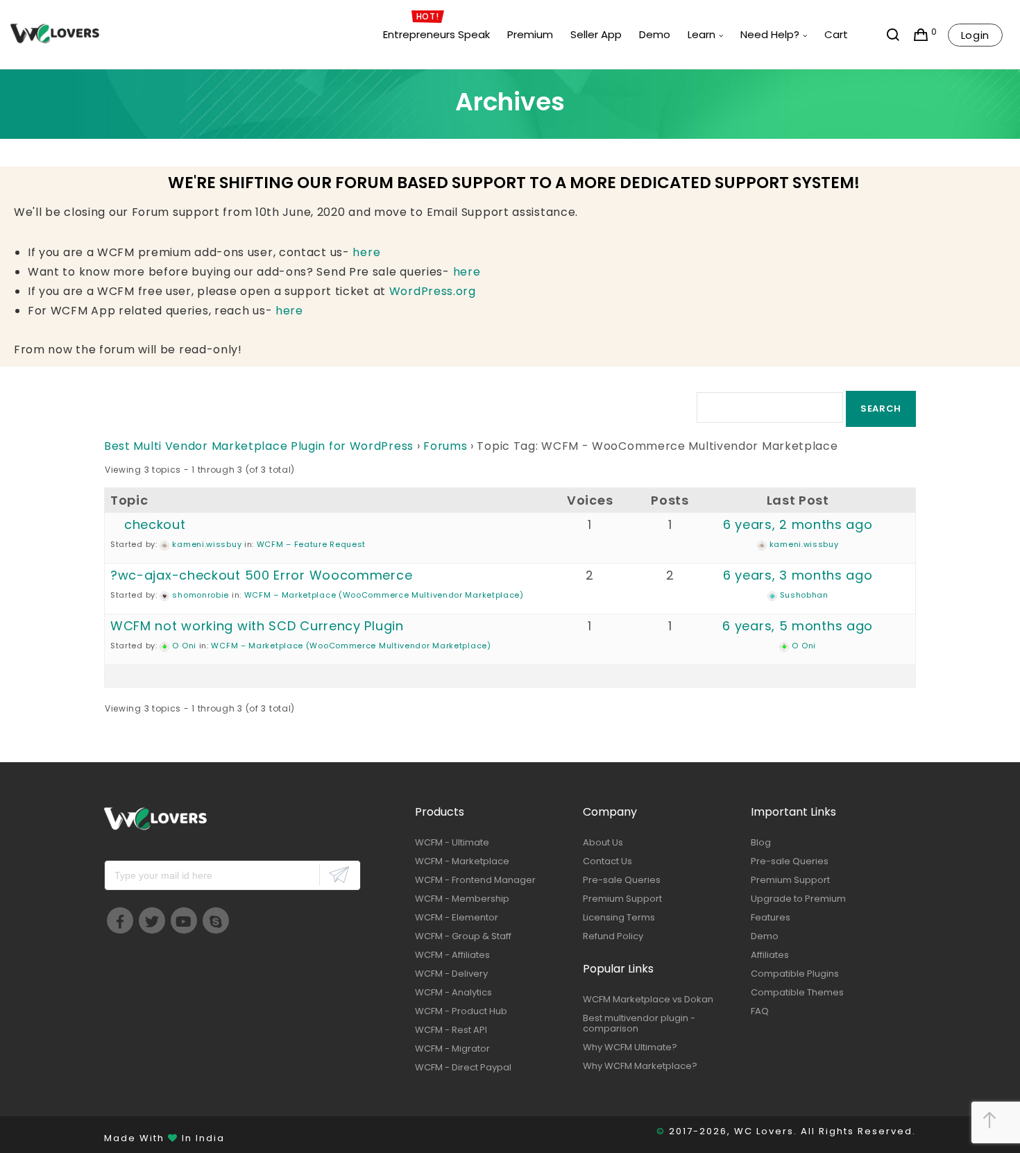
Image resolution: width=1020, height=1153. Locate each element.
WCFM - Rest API (451, 1029)
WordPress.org (432, 291)
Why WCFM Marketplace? (640, 1065)
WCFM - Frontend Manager (475, 879)
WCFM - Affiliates (452, 954)
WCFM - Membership (462, 898)
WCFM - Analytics (453, 992)
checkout (155, 524)
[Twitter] (152, 920)
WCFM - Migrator (452, 1048)
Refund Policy (613, 936)
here (366, 252)
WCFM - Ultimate (452, 842)
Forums (445, 446)
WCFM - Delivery (451, 973)
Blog (761, 842)
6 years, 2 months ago (798, 524)
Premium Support (622, 898)
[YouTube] (184, 920)
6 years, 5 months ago (797, 625)
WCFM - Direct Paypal (463, 1067)
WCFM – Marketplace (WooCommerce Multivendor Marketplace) (384, 594)
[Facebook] (120, 920)
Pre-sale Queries (622, 879)
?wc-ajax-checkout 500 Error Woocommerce (261, 575)
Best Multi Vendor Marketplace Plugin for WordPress (259, 446)
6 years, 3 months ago (798, 575)
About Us (603, 842)
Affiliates (770, 954)
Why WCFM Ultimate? (630, 1047)
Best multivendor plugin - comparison (639, 1023)
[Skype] (216, 920)
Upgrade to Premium (798, 898)
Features (770, 917)
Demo (765, 936)
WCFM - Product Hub (461, 1011)
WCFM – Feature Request (311, 544)
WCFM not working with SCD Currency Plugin (257, 625)
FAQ (760, 1011)
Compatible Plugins (795, 973)
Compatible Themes (797, 992)
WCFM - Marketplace (462, 861)
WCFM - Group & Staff (463, 936)
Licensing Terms (619, 917)
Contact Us (607, 861)
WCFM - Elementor (456, 917)
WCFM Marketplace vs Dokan (648, 999)
